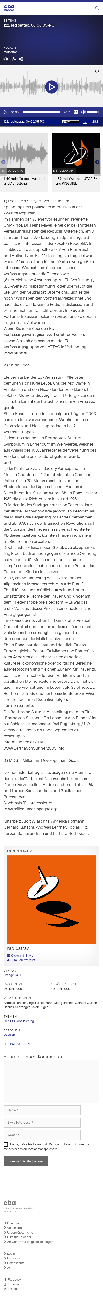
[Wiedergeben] (5, 112)
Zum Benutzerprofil (22, 960)
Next (97, 162)
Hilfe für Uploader (18, 1237)
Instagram (14, 1284)
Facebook (13, 1279)
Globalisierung (24, 1021)
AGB (9, 1268)
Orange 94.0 (12, 975)
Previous (2, 162)
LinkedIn (12, 1289)
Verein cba (14, 1228)
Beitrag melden (17, 1044)
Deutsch (9, 1034)
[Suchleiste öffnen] (97, 8)
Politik (7, 1021)
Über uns (12, 1223)
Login (10, 1253)
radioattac (10, 52)
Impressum (14, 1258)
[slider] (41, 112)
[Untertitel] (75, 112)
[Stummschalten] (83, 112)
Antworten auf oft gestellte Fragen (29, 1242)
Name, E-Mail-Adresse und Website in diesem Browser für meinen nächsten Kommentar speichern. (46, 1147)
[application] (51, 112)
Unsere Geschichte (19, 1232)
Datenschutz (15, 1263)
